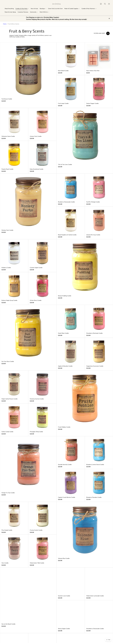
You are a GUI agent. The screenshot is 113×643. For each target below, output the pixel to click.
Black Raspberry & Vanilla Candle (67, 235)
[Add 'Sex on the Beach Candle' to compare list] (52, 571)
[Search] (105, 4)
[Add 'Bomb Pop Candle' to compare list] (24, 637)
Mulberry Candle (6, 267)
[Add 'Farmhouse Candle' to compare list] (52, 46)
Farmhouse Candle (7, 99)
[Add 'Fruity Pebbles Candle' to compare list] (109, 374)
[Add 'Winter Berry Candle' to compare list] (52, 276)
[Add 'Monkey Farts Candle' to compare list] (52, 177)
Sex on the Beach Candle (8, 624)
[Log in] (101, 4)
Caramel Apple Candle (36, 267)
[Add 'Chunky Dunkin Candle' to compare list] (52, 506)
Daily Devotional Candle (36, 169)
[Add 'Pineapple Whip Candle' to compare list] (52, 407)
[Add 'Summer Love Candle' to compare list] (80, 571)
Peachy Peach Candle (7, 169)
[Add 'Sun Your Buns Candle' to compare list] (52, 309)
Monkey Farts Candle (7, 230)
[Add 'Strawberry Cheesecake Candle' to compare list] (109, 604)
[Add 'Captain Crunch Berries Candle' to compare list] (80, 473)
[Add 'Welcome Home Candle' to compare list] (24, 112)
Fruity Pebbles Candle (64, 427)
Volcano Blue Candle (64, 558)
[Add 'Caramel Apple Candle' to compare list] (52, 243)
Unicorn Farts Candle (36, 136)
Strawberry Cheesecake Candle (95, 628)
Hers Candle (5, 563)
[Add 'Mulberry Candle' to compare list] (24, 243)
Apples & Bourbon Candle (65, 366)
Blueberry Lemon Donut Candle (95, 464)
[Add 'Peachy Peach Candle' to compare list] (24, 144)
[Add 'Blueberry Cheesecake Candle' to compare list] (80, 177)
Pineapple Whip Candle (36, 431)
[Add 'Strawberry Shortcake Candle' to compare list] (109, 309)
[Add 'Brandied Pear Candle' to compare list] (109, 637)
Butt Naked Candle (63, 70)
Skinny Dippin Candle (64, 628)
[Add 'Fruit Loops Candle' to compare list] (80, 79)
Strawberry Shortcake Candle (94, 333)
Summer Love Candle (64, 596)
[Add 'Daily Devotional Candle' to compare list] (52, 144)
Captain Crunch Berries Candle (66, 497)
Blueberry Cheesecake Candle (66, 202)
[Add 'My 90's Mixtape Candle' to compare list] (109, 177)
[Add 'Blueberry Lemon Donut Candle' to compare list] (109, 440)
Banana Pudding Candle (64, 295)
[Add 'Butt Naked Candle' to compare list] (80, 46)
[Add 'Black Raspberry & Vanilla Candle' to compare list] (80, 210)
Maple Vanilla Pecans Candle (10, 399)
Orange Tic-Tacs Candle (8, 492)
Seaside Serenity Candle (65, 464)
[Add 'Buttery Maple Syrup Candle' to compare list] (24, 276)
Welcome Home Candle (8, 136)
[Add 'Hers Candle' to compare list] (24, 538)
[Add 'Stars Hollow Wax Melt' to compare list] (109, 46)
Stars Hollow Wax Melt (92, 70)
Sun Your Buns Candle (8, 361)
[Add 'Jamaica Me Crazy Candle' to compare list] (109, 210)
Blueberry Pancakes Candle (94, 497)
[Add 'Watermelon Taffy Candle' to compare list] (52, 538)
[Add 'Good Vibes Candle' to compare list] (80, 309)
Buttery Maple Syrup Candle (9, 300)
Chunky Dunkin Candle (36, 530)
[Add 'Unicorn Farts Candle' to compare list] (52, 112)
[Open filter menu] (108, 33)
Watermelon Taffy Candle (37, 563)
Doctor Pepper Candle (92, 103)
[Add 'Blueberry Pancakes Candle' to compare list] (109, 473)
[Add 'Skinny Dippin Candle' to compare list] (80, 604)
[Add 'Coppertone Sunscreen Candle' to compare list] (109, 341)
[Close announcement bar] (109, 18)
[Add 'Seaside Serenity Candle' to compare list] (80, 440)
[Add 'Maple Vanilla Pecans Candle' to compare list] (24, 374)
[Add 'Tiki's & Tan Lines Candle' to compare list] (109, 112)
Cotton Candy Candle (7, 431)
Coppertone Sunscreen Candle (94, 366)
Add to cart (28, 70)
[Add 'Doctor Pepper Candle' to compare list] (109, 79)
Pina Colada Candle (7, 530)
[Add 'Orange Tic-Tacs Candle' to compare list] (52, 440)
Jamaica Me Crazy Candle (93, 235)
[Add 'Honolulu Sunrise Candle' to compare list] (52, 374)
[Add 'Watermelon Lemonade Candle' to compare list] (109, 571)
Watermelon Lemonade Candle (95, 596)
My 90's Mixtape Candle (93, 202)
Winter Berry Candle (35, 300)
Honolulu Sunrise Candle (37, 399)
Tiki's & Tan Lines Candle (65, 164)
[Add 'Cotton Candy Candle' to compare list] (24, 407)
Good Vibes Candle (63, 333)
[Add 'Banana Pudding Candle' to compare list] (109, 243)
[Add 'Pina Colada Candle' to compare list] (24, 506)
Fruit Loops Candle (63, 103)
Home (4, 24)
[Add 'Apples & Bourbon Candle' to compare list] (80, 341)
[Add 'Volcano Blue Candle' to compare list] (109, 506)
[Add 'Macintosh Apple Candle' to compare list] (52, 637)
